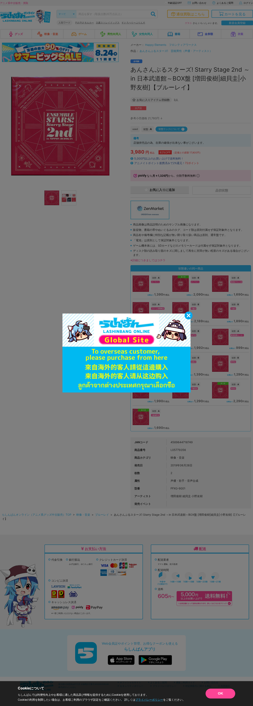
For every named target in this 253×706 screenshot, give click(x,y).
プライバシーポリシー (149, 699)
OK (220, 693)
